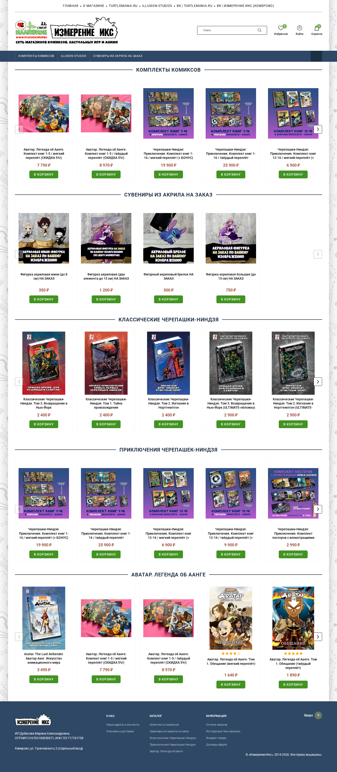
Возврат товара (216, 738)
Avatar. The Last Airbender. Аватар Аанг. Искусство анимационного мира (44, 658)
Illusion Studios (157, 6)
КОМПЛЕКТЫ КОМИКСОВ (36, 56)
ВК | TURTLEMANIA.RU (194, 6)
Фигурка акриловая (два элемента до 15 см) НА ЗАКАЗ (106, 276)
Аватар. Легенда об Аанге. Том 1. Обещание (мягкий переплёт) (231, 661)
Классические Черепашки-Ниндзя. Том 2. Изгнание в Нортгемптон (168, 403)
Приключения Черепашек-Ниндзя (173, 744)
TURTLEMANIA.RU (123, 6)
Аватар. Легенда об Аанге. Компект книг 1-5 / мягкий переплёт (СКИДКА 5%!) (44, 154)
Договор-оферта (216, 744)
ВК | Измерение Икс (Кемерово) (245, 6)
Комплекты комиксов (164, 724)
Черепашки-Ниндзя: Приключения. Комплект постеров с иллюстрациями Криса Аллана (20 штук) (293, 533)
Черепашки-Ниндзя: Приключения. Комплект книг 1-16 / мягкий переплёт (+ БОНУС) (168, 154)
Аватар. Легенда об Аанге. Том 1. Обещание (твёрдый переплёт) (293, 663)
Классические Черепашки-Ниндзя (173, 738)
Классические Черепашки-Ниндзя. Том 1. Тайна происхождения (106, 403)
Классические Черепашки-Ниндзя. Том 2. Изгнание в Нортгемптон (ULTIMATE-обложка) (293, 403)
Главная (70, 6)
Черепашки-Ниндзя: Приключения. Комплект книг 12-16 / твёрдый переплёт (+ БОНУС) (231, 533)
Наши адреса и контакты (122, 724)
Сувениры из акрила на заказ (117, 56)
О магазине (93, 6)
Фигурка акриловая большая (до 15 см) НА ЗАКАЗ (231, 276)
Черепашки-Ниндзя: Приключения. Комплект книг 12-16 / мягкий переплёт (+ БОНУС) (293, 154)
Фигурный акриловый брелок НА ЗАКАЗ (168, 276)
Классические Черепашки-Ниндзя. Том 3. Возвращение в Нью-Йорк (43, 403)
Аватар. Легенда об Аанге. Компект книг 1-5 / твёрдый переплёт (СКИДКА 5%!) (106, 154)
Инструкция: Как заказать (223, 731)
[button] (318, 129)
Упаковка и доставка (120, 731)
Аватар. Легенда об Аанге (166, 751)
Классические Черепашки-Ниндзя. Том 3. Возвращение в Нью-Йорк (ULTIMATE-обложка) (231, 403)
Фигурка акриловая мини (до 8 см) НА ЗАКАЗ (43, 276)
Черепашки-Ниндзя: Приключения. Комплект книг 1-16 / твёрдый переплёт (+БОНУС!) (231, 154)
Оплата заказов (216, 724)
